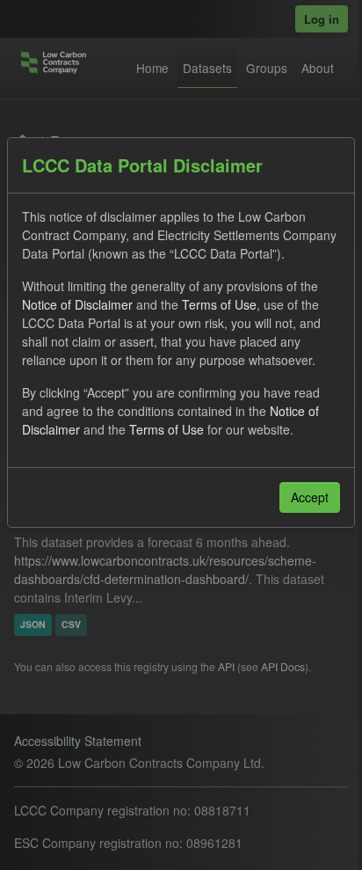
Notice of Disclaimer (77, 304)
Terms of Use (219, 304)
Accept (310, 497)
